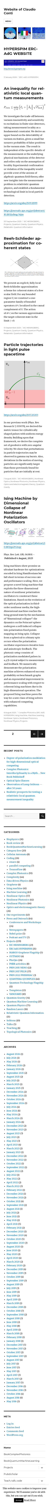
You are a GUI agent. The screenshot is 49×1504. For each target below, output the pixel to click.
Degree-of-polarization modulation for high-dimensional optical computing (26, 762)
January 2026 (14, 1069)
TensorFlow (16, 869)
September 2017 (15, 1356)
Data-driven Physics (18, 880)
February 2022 (14, 1190)
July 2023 (11, 1137)
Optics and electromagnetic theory (19, 484)
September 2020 (15, 1242)
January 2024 (14, 1122)
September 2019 (15, 1280)
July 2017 (11, 1363)
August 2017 (13, 1360)
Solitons (11, 1020)
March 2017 (13, 1378)
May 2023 (12, 1141)
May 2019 (11, 1295)
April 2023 (12, 1144)
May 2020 (12, 1254)
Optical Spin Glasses (18, 780)
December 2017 (15, 1344)
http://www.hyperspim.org (14, 69)
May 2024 (12, 1114)
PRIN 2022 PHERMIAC (21, 975)
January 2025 (14, 1088)
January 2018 (13, 1341)
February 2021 (14, 1227)
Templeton (15, 990)
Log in (10, 1423)
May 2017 (11, 1371)
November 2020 (15, 1235)
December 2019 (15, 1269)
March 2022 (13, 1186)
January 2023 (14, 1152)
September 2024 (15, 1103)
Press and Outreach (17, 918)
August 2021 (13, 1208)
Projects (7, 224)
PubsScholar (11, 1474)
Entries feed (13, 1427)
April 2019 (12, 1299)
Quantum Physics (35, 224)
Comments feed (15, 1431)
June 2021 (12, 1216)
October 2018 (14, 1310)
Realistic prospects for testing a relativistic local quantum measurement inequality (24, 796)
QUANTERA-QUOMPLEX (22, 979)
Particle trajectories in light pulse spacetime (23, 349)
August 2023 (13, 1133)
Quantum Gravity (19, 224)
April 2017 (12, 1375)
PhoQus (13, 960)
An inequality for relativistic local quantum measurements (24, 93)
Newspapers (16, 930)
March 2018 (13, 1333)
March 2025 (13, 1084)
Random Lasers (15, 1009)
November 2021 (15, 1197)
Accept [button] (19, 1500)
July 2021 (11, 1212)
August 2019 (13, 1284)
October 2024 (14, 1099)
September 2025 (15, 1073)
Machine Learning (36, 715)
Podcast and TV (17, 937)
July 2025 (11, 1080)
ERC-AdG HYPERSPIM (28, 77)
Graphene (12, 884)
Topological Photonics (19, 1031)
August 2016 (13, 1397)
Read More (30, 1500)
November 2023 (15, 1129)
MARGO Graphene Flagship (24, 952)
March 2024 (13, 1118)
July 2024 (11, 1107)
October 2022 (14, 1163)
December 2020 (15, 1231)
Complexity (13, 877)
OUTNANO (15, 956)
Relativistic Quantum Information (18, 227)
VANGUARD (15, 994)
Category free (14, 850)
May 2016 (11, 1401)
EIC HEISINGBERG (31, 221)
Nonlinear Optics (11, 718)
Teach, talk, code (13, 1480)
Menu (8, 21)
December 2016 (15, 1386)
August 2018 (13, 1318)
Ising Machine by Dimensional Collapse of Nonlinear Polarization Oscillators (20, 510)
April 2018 (12, 1329)
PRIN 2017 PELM (18, 971)
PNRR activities (17, 963)
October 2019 (13, 1276)
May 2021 (11, 1220)
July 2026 (11, 1057)
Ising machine (21, 715)
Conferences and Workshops (25, 922)
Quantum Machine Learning (22, 1001)
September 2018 (15, 1314)
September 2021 (15, 1205)
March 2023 (13, 1148)
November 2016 (15, 1390)
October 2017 (13, 1352)
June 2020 (12, 1250)
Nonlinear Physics (37, 481)
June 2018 (12, 1322)
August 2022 (13, 1171)
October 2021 (13, 1201)
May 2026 (12, 1061)
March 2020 (13, 1261)
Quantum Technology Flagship (26, 982)
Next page (41, 737)
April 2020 (12, 1258)
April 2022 (12, 1182)
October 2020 (14, 1239)
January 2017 (13, 1382)
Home (7, 1447)
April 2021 (12, 1224)
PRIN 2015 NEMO (18, 967)
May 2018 (12, 1326)
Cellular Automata (16, 854)
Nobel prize (15, 933)
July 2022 (11, 1175)
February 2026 (14, 1065)
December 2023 (15, 1125)
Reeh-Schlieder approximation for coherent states (23, 243)
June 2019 (12, 1292)
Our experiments (16, 914)
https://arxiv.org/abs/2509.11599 (20, 203)
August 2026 (13, 1054)
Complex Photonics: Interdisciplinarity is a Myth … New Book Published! (26, 773)
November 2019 (15, 1273)
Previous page (34, 737)
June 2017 (11, 1367)
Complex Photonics (27, 712)
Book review (13, 843)
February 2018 (14, 1337)
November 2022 (15, 1159)
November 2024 (15, 1095)
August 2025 (13, 1076)
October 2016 (13, 1393)
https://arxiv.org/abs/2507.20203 (21, 415)
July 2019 (11, 1288)
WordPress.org (15, 1435)
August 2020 (13, 1246)
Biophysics (13, 839)
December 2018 (15, 1307)
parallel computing (20, 865)
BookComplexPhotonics (17, 1454)
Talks (10, 1024)
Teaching (12, 1028)
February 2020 (14, 1265)
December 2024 (15, 1091)
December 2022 (15, 1156)
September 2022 (15, 1167)
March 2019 (13, 1303)
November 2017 (15, 1348)
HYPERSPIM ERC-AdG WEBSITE (21, 51)
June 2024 (12, 1110)
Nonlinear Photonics (19, 481)
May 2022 (12, 1178)
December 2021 (15, 1193)
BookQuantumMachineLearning (24, 846)
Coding (10, 858)
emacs (12, 862)
